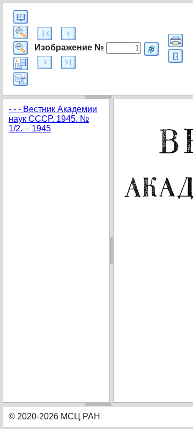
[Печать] (175, 40)
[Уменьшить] (20, 48)
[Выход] (175, 56)
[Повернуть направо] (20, 79)
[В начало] (45, 33)
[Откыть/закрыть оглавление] (20, 17)
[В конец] (68, 62)
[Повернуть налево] (20, 63)
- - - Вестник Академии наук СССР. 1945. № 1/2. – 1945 (53, 119)
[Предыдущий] (68, 33)
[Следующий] (45, 62)
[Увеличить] (20, 32)
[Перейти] (151, 49)
